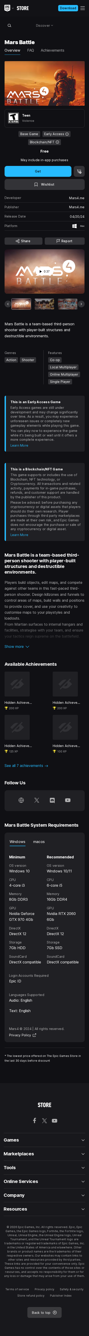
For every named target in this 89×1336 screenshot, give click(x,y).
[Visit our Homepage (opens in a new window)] (21, 800)
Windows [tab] (18, 841)
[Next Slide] (81, 304)
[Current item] (21, 304)
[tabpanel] (44, 905)
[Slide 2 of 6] (44, 304)
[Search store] (10, 25)
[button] (45, 646)
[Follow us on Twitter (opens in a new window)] (37, 800)
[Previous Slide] (8, 304)
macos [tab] (39, 841)
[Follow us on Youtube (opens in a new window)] (68, 800)
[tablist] (44, 841)
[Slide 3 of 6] (68, 304)
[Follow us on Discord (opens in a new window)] (52, 800)
